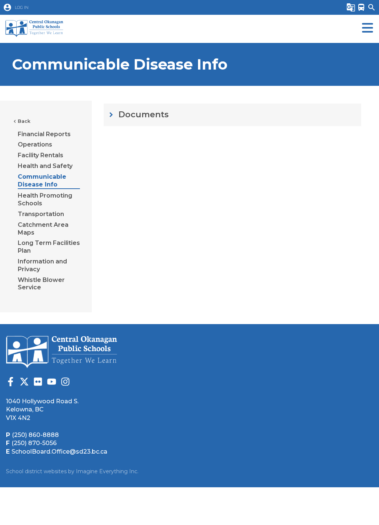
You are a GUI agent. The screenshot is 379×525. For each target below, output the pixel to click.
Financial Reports (44, 134)
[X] (24, 382)
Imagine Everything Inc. (107, 471)
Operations (35, 144)
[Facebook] (10, 382)
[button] (161, 7)
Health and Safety (45, 165)
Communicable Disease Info (42, 180)
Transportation (41, 214)
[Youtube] (51, 382)
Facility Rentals (40, 155)
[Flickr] (38, 382)
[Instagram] (65, 382)
